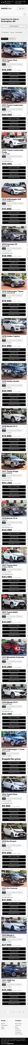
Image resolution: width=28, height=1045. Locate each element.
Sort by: (12, 32)
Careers (17, 1028)
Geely (2, 1027)
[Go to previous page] (5, 1012)
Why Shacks (18, 1023)
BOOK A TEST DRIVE (14, 73)
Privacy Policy (19, 1034)
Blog (16, 1027)
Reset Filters (4, 38)
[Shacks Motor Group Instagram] (4, 2)
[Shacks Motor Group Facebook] (2, 2)
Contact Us (18, 1025)
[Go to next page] (23, 1012)
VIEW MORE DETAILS (14, 83)
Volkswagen (4, 1025)
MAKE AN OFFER (14, 80)
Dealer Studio (10, 1043)
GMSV (2, 1028)
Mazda (3, 1023)
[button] (25, 14)
